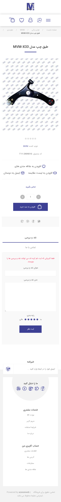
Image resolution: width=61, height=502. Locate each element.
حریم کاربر (30, 421)
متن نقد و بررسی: (30, 280)
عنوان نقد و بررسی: (30, 268)
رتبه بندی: (30, 315)
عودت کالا (30, 415)
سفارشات (30, 463)
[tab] (30, 238)
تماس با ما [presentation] (30, 248)
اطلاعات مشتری (30, 451)
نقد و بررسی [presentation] (30, 238)
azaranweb (24, 492)
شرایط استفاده (30, 427)
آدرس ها (30, 457)
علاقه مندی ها (21, 20)
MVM (25, 146)
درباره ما (30, 433)
